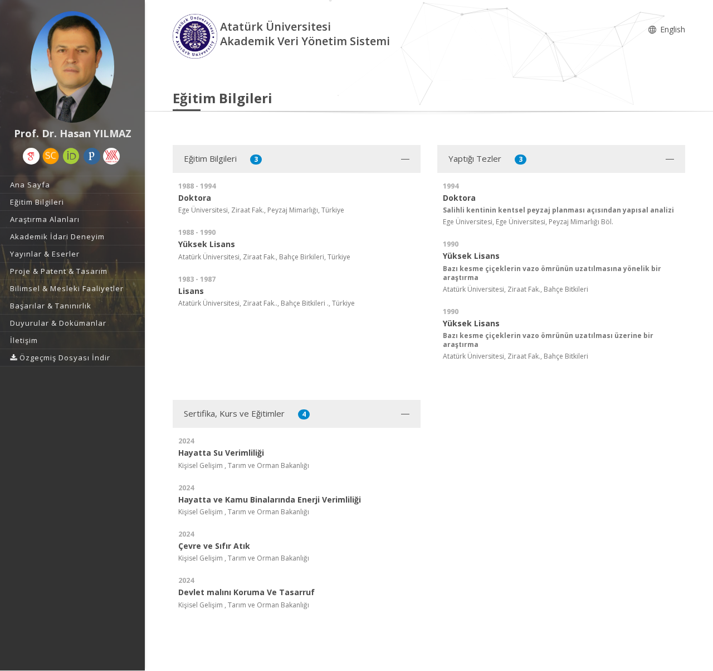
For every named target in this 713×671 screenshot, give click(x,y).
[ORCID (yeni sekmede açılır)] (71, 156)
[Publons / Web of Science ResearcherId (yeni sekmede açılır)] (92, 156)
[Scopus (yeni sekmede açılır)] (50, 156)
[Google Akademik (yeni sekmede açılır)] (31, 156)
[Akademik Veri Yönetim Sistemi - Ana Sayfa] (196, 35)
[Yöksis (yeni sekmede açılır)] (111, 156)
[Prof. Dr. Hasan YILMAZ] (72, 67)
